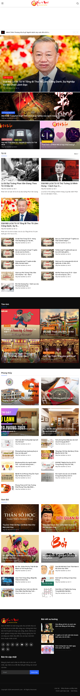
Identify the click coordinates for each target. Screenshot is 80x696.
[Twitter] (8, 644)
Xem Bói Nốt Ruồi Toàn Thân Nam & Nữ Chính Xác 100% (67, 567)
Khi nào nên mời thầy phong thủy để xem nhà (60, 399)
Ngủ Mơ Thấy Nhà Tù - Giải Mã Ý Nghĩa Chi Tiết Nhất (19, 144)
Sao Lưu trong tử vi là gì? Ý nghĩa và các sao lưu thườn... (26, 251)
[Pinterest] (26, 644)
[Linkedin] (31, 644)
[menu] (2, 3)
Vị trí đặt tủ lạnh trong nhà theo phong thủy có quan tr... (18, 430)
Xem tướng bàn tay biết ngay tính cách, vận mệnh (65, 647)
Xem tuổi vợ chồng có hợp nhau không (65, 579)
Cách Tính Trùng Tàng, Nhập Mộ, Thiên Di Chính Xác (26, 579)
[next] (77, 32)
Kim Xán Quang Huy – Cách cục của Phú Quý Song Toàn (27, 285)
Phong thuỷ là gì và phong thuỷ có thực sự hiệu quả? (26, 452)
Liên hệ (56, 688)
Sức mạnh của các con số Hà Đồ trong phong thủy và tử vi (65, 475)
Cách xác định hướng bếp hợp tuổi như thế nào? (26, 441)
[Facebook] (3, 644)
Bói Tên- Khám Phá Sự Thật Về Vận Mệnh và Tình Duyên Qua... (26, 567)
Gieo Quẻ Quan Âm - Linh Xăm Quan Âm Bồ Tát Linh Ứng (59, 526)
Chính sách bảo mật (62, 691)
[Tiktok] (17, 644)
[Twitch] (3, 649)
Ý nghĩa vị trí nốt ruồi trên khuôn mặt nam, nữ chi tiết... (66, 636)
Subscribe (34, 672)
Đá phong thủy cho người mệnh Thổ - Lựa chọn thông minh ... (25, 463)
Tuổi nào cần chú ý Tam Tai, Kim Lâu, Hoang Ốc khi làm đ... (18, 399)
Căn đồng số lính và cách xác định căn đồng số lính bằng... (65, 625)
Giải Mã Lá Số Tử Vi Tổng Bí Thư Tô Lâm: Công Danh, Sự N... (19, 224)
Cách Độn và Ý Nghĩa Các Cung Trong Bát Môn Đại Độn (65, 590)
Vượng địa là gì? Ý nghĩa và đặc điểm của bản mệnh (25, 262)
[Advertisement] (40, 14)
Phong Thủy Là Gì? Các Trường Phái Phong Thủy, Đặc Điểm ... (25, 486)
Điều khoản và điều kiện (69, 688)
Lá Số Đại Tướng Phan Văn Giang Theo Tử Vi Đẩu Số (19, 184)
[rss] (8, 649)
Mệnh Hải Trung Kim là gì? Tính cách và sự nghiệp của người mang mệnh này (33, 116)
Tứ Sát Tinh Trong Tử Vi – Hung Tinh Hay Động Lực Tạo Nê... (25, 239)
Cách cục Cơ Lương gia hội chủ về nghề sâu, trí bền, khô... (66, 262)
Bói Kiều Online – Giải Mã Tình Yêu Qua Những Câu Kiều (19, 556)
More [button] (75, 154)
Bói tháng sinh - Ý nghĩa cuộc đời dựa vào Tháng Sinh (60, 556)
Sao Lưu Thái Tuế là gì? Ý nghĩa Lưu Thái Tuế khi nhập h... (67, 239)
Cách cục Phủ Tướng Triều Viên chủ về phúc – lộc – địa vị (25, 273)
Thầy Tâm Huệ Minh (8, 88)
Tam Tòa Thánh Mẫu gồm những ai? (59, 356)
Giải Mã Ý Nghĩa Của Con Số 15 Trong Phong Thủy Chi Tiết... (65, 463)
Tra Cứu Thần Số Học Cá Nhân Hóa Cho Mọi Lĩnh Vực (19, 526)
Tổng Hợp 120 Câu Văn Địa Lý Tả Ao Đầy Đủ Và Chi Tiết (66, 452)
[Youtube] (22, 644)
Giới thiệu (74, 691)
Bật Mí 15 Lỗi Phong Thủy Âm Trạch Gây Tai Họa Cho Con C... (27, 475)
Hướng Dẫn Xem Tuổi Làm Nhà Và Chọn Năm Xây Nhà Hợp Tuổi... (26, 590)
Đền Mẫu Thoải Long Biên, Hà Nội (58, 332)
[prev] (74, 32)
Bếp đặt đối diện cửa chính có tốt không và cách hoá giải (59, 430)
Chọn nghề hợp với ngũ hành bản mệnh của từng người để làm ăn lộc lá (28, 32)
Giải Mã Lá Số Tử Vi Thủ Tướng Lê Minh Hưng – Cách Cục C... (59, 184)
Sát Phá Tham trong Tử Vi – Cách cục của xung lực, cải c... (66, 273)
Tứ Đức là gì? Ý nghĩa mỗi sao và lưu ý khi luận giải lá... (66, 251)
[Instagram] (12, 644)
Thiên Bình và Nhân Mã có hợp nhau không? (58, 145)
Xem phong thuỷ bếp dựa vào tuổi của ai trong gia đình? (66, 441)
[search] (77, 3)
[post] (40, 63)
